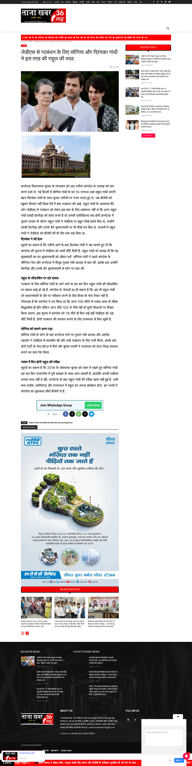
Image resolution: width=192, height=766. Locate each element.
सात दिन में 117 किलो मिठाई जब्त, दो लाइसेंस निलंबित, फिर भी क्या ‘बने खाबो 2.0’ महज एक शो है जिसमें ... (115, 762)
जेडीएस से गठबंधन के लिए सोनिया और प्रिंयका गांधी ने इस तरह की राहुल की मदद (51, 423)
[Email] (85, 414)
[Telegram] (91, 414)
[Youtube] (169, 2)
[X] (161, 2)
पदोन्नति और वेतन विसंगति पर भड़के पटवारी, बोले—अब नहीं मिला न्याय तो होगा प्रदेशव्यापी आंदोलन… (103, 660)
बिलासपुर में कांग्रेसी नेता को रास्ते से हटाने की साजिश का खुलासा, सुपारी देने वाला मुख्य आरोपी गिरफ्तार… (155, 124)
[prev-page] (22, 633)
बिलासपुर (57, 617)
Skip (170, 760)
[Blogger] (128, 720)
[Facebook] (153, 2)
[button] (167, 28)
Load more (147, 135)
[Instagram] (157, 2)
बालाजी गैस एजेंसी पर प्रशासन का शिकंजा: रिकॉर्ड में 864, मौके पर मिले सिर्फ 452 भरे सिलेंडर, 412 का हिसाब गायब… (155, 109)
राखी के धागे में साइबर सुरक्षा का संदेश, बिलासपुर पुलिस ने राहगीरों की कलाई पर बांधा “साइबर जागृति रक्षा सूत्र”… (156, 59)
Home (23, 41)
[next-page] (27, 633)
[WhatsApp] (78, 414)
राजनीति (30, 41)
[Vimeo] (165, 2)
